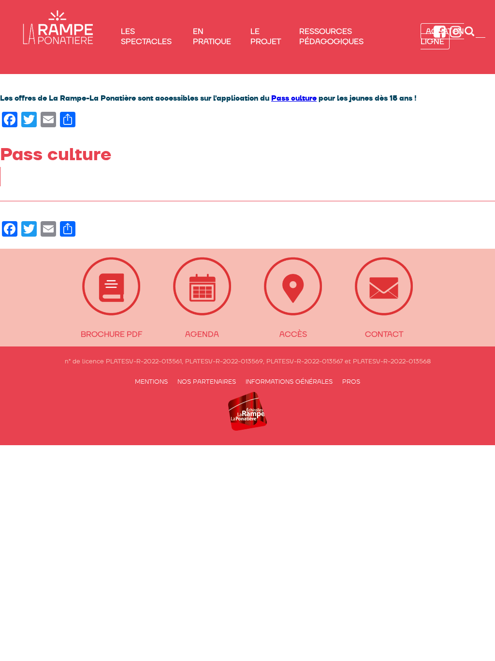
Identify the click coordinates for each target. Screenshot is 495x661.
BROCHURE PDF (111, 334)
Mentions (151, 381)
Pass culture (294, 98)
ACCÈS (293, 334)
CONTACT (384, 334)
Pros (351, 381)
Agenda (202, 334)
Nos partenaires (206, 381)
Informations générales (289, 381)
